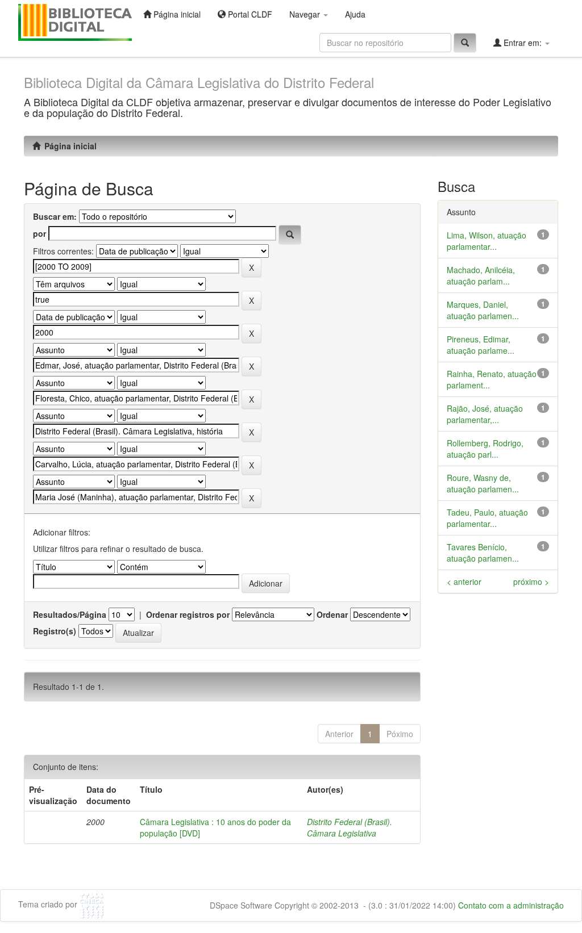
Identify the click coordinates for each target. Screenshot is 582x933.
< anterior (464, 581)
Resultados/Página (69, 614)
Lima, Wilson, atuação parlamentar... (486, 240)
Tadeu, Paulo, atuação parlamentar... (487, 518)
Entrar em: (522, 42)
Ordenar (332, 614)
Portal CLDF (249, 14)
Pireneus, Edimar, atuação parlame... (480, 344)
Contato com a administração (511, 905)
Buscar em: (55, 216)
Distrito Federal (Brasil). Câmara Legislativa (349, 827)
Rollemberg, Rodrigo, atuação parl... (485, 448)
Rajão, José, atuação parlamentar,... (485, 414)
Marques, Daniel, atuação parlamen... (483, 310)
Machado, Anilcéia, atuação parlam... (481, 275)
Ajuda (355, 14)
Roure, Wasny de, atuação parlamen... (483, 483)
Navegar (305, 14)
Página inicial (176, 14)
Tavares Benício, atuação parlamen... (483, 552)
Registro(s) (54, 631)
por (39, 233)
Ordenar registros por (188, 614)
